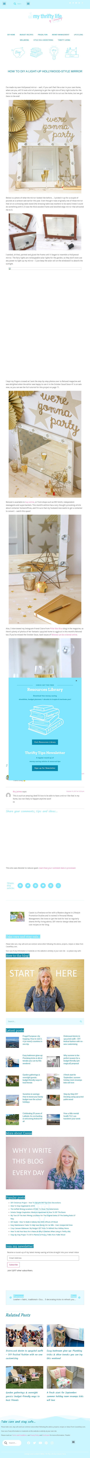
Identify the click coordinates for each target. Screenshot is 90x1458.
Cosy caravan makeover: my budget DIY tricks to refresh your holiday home (40, 1228)
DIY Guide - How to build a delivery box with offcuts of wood (34, 1222)
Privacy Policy (34, 1435)
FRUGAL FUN (42, 35)
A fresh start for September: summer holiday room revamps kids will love (65, 1396)
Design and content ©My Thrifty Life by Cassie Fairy (45, 1454)
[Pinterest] (79, 3)
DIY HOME (11, 35)
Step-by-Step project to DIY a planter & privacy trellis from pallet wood (38, 1235)
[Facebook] (70, 3)
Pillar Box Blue (56, 628)
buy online (29, 502)
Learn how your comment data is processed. (57, 868)
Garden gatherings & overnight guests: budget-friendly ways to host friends (22, 1396)
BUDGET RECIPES (26, 35)
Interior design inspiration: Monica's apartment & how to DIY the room (38, 1212)
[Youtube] (76, 3)
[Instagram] (82, 3)
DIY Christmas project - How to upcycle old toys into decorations (36, 1203)
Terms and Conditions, (19, 1435)
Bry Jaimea (17, 791)
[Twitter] (73, 3)
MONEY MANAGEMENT (60, 35)
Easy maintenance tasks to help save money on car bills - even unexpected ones (42, 1225)
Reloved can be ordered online (64, 635)
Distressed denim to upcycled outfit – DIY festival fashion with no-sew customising (24, 1354)
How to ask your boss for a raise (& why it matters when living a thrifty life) (40, 1231)
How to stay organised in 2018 (23, 1206)
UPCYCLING (78, 35)
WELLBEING (24, 40)
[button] (4, 3)
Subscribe (13, 1265)
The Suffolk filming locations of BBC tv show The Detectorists (34, 1209)
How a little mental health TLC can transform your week (72, 1116)
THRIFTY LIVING (64, 40)
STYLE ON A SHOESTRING (43, 40)
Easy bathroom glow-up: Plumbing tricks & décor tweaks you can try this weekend (64, 1354)
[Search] (80, 1021)
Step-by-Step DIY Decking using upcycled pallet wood (73, 1096)
